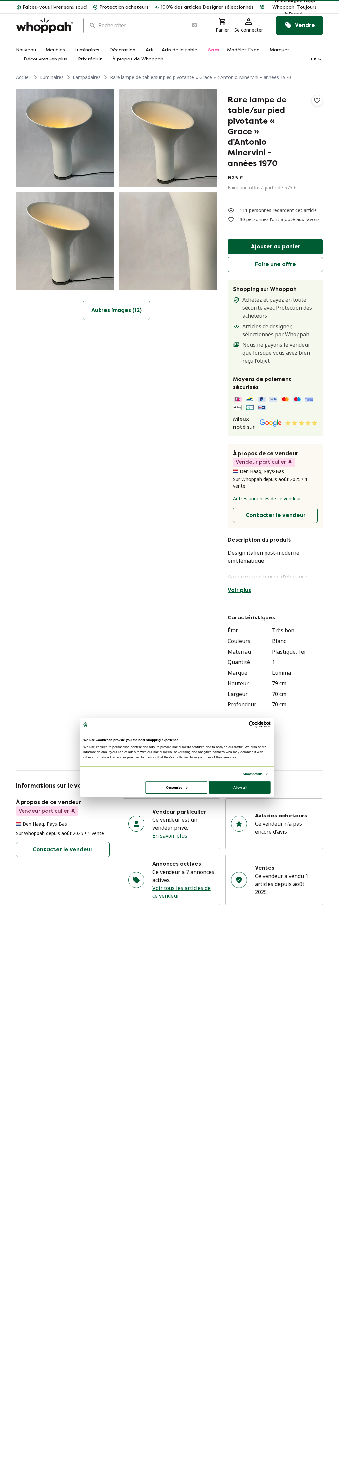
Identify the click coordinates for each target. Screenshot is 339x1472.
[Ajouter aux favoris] (317, 100)
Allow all (240, 787)
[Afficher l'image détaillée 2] (168, 138)
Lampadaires (87, 77)
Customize (174, 787)
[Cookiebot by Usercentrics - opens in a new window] (252, 724)
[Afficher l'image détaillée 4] (168, 241)
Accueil (23, 77)
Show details (252, 773)
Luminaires (52, 77)
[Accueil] (44, 25)
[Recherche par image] (194, 25)
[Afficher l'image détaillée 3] (65, 241)
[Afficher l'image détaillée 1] (65, 138)
